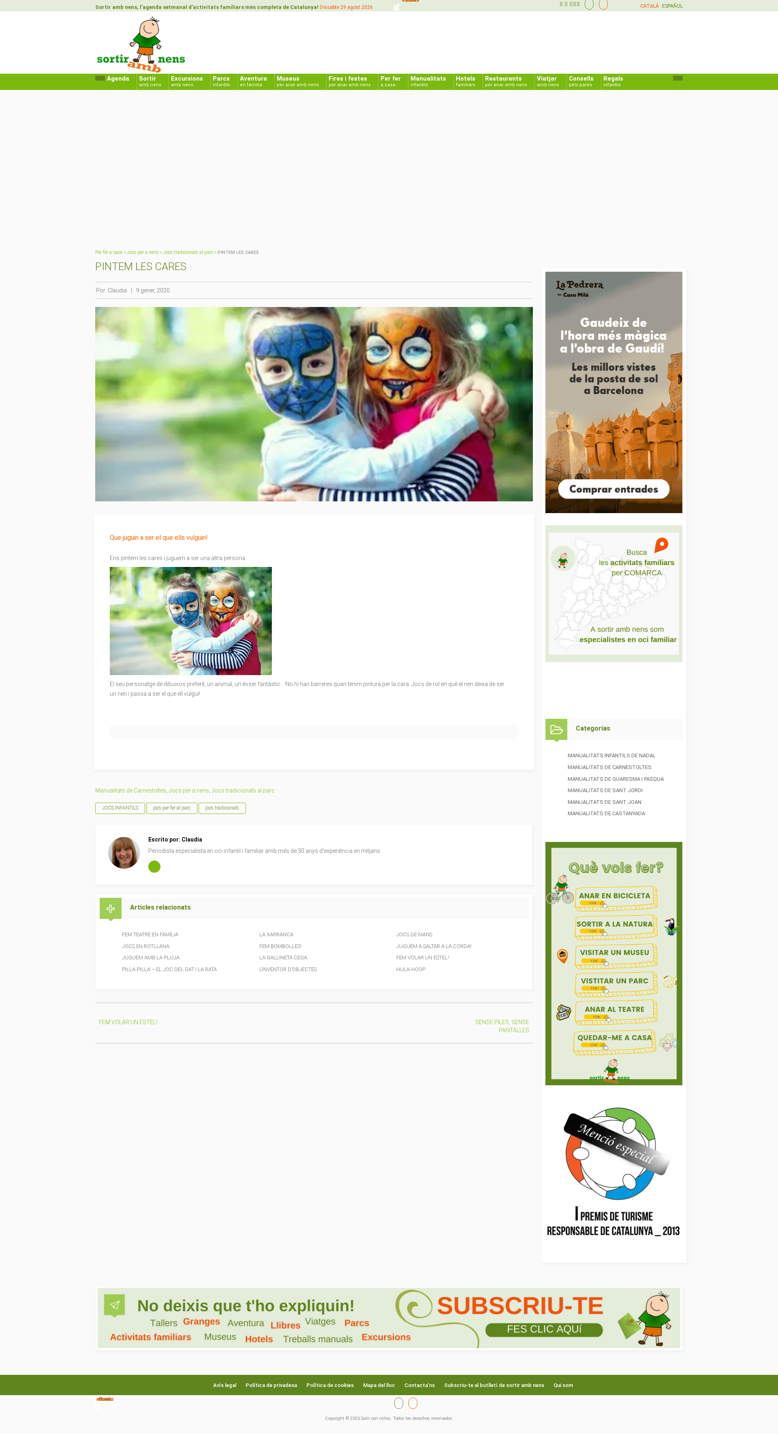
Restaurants (506, 81)
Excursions (187, 81)
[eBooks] (601, 4)
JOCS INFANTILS (120, 808)
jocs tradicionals (222, 808)
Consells (581, 81)
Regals (613, 81)
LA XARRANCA (276, 934)
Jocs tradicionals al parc (188, 252)
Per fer (390, 81)
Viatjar (548, 81)
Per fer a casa (108, 252)
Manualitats (428, 81)
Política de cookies (330, 1385)
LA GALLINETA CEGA (283, 958)
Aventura (253, 81)
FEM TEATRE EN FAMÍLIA (150, 934)
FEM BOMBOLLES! (280, 946)
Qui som (563, 1385)
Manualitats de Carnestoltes (130, 790)
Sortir (150, 81)
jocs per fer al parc (171, 808)
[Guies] (587, 4)
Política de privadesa (271, 1385)
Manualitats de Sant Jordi (605, 790)
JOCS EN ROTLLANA (145, 946)
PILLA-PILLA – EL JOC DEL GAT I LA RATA (169, 969)
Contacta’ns (419, 1385)
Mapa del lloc (379, 1385)
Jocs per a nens (143, 252)
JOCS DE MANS (414, 934)
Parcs (221, 81)
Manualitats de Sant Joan (604, 802)
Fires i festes (350, 81)
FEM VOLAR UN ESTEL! (422, 958)
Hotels (465, 81)
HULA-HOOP (410, 969)
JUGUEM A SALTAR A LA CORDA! (434, 946)
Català (649, 6)
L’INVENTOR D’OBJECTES (288, 969)
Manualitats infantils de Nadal (612, 755)
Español (672, 6)
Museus (298, 81)
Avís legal (224, 1385)
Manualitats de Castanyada (606, 813)
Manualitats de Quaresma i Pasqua (616, 779)
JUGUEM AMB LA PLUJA (151, 958)
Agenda (118, 78)
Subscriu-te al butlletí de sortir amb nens (494, 1385)
